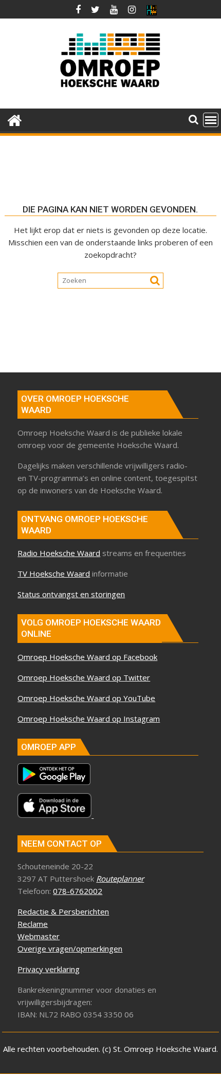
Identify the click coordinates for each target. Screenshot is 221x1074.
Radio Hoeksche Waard (58, 553)
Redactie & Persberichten (63, 911)
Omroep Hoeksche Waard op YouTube (86, 698)
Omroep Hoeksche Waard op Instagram (88, 718)
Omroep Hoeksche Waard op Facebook (87, 657)
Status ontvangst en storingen (71, 594)
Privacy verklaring (48, 969)
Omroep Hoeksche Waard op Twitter (83, 677)
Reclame (32, 924)
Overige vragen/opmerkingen (69, 948)
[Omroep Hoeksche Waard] (14, 119)
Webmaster (38, 936)
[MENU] (210, 120)
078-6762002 (77, 891)
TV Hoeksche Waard (53, 573)
